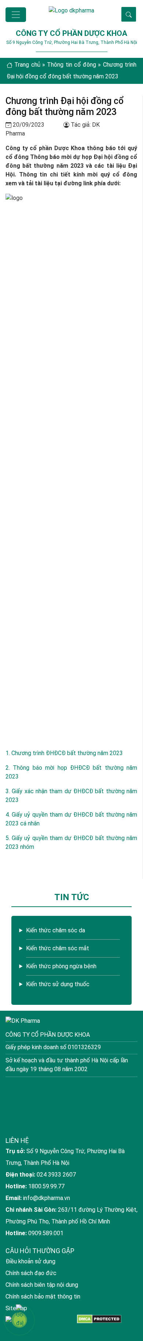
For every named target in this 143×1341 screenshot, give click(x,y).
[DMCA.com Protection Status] (99, 1318)
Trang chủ (27, 64)
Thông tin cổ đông (71, 64)
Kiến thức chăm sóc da (55, 930)
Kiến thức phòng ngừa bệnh (61, 966)
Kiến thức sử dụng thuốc (57, 984)
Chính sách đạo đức (31, 1273)
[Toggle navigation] (16, 14)
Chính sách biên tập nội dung (42, 1284)
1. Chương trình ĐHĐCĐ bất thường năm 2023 (64, 753)
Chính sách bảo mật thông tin (43, 1296)
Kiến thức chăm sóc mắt (57, 948)
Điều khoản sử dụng (30, 1261)
